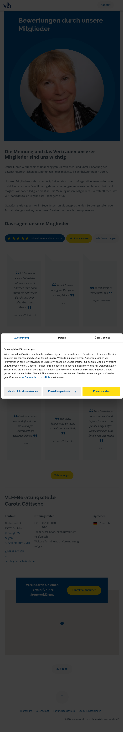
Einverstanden (101, 391)
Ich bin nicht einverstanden (22, 391)
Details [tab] (62, 337)
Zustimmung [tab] (21, 337)
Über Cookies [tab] (102, 337)
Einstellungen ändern (60, 391)
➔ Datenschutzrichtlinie (36, 377)
